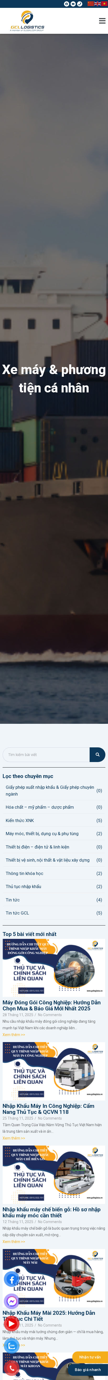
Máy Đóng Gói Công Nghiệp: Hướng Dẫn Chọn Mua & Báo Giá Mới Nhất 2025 (52, 1006)
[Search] (97, 754)
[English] (97, 3)
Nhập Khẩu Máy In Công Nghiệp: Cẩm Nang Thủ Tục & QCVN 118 (48, 1109)
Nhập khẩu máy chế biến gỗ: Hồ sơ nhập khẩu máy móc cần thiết (52, 1213)
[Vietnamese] (104, 3)
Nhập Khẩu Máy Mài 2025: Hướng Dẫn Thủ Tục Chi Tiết (49, 1316)
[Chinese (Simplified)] (91, 3)
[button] (102, 21)
